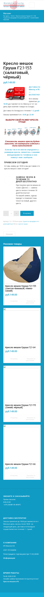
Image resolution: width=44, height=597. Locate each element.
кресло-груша (23, 224)
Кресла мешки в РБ (11, 581)
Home (13, 16)
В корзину (27, 213)
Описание (9, 234)
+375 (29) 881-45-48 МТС (12, 505)
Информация (9, 558)
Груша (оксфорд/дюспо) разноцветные (16, 18)
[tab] (9, 234)
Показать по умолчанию (30, 302)
